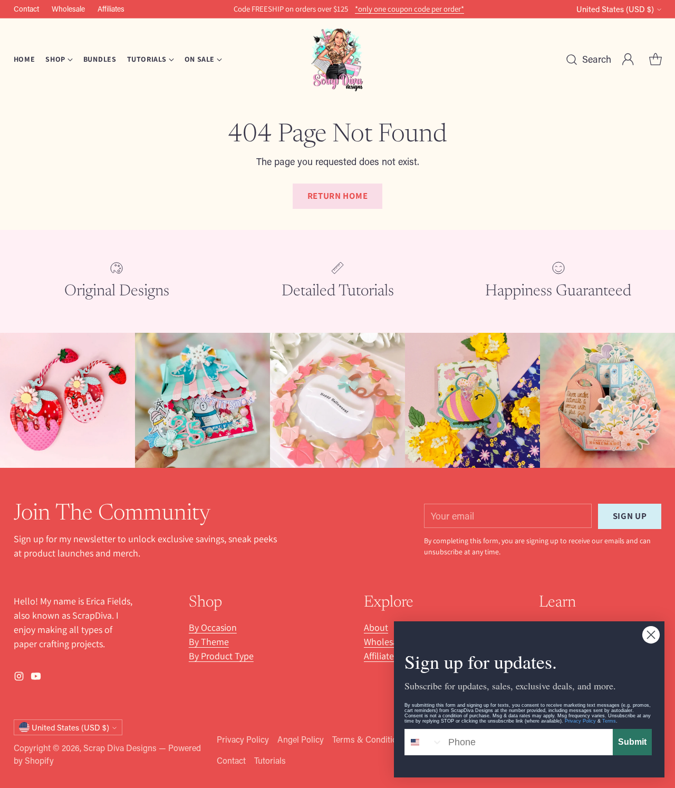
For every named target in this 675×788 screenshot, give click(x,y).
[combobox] (424, 742)
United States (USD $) (615, 9)
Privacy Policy (243, 739)
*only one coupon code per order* (409, 9)
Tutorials (270, 760)
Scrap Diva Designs (120, 747)
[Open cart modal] (655, 60)
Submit (632, 741)
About (376, 627)
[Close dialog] (651, 635)
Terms (609, 721)
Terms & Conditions (369, 739)
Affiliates (381, 656)
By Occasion (213, 627)
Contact (231, 760)
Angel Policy (300, 739)
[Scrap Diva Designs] (337, 59)
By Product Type (221, 656)
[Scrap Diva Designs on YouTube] (36, 678)
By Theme (209, 642)
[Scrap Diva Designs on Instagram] (19, 678)
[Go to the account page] (628, 60)
